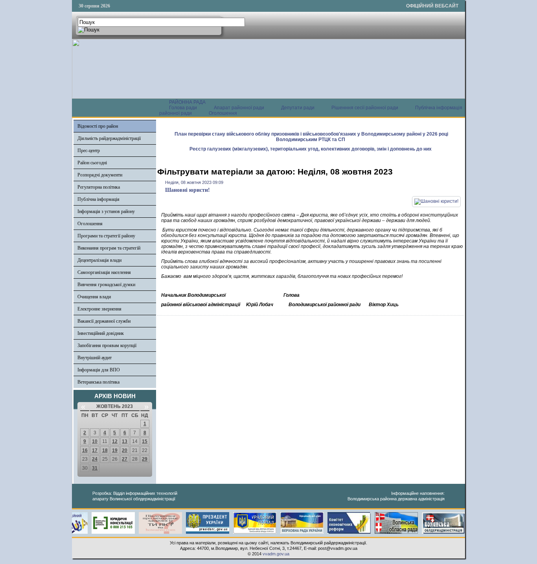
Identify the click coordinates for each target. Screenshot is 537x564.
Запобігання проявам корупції (106, 345)
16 (85, 450)
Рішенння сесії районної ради (364, 107)
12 (115, 441)
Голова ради (183, 107)
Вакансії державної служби (104, 321)
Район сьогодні (92, 162)
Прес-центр (88, 150)
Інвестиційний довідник (100, 333)
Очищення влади (94, 296)
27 (124, 459)
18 (105, 450)
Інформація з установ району (106, 211)
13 (124, 441)
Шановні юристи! (187, 190)
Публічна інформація (98, 199)
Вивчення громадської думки (106, 284)
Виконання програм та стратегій (108, 248)
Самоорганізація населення (104, 272)
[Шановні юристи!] (436, 201)
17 (94, 450)
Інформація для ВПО (98, 370)
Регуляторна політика (98, 187)
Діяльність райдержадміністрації (109, 138)
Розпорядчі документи (99, 175)
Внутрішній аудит (94, 357)
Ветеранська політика (98, 382)
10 (94, 441)
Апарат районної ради (239, 107)
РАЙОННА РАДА (187, 102)
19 (115, 450)
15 (144, 441)
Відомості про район (97, 126)
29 (144, 459)
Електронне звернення (99, 309)
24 (94, 459)
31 (94, 468)
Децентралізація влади (99, 260)
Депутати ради (297, 107)
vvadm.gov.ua (276, 553)
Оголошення (223, 113)
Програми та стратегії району (106, 236)
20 (124, 450)
